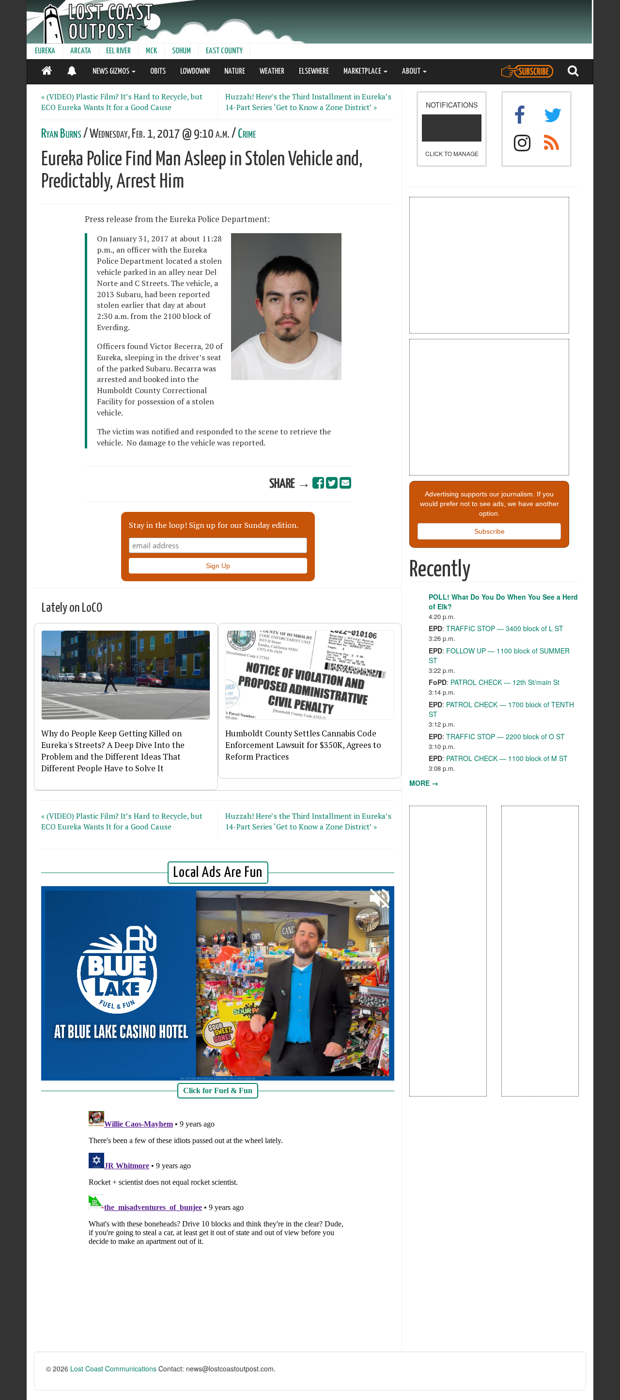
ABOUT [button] (412, 71)
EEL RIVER (118, 51)
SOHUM (181, 51)
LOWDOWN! (195, 71)
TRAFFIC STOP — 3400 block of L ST (504, 628)
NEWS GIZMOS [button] (112, 71)
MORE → (423, 783)
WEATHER (272, 71)
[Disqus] (218, 1228)
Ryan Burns (61, 134)
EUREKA (45, 51)
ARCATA (80, 51)
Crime (247, 134)
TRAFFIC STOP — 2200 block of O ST (505, 736)
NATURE (234, 71)
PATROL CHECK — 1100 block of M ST (507, 758)
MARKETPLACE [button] (363, 71)
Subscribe (489, 531)
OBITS (158, 71)
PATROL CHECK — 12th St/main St (504, 682)
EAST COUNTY (224, 51)
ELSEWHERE (314, 71)
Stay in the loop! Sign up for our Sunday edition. (213, 525)
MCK (151, 51)
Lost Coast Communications (113, 1368)
